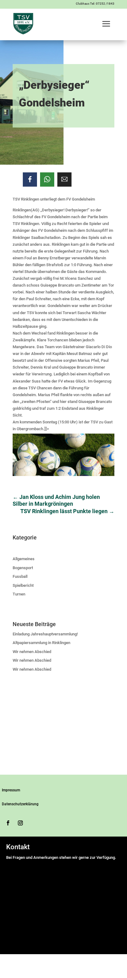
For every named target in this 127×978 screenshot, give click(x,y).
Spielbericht (23, 585)
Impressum (11, 790)
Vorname (71, 871)
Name (12, 864)
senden (15, 944)
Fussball (20, 576)
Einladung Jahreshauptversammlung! (45, 634)
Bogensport (23, 567)
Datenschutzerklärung (20, 804)
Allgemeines (24, 558)
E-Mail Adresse (21, 885)
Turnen (19, 594)
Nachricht (16, 899)
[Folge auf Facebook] (8, 823)
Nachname (72, 878)
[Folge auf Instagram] (20, 823)
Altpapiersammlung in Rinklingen (41, 642)
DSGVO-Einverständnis (27, 906)
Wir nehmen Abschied (32, 651)
